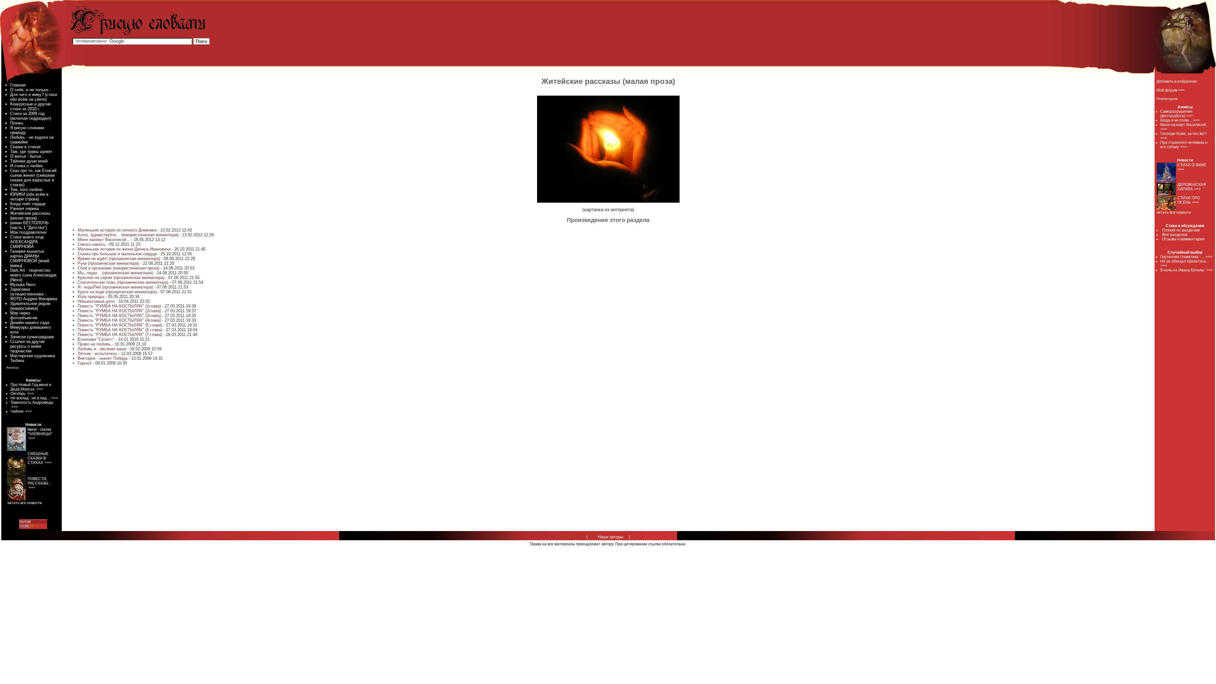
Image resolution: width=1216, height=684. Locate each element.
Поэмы (16, 123)
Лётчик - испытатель (97, 353)
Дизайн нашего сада (29, 322)
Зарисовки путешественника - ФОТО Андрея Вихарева (33, 294)
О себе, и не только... (31, 89)
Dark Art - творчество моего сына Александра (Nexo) (33, 275)
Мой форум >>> (1170, 90)
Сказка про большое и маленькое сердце (117, 253)
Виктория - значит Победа (103, 358)
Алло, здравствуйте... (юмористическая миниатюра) (128, 234)
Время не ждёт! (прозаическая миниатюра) (119, 258)
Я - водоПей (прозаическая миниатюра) (115, 287)
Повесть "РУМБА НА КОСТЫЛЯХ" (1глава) (119, 306)
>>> (1190, 116)
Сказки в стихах (25, 146)
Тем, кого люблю (26, 189)
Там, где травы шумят (31, 151)
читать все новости (1173, 212)
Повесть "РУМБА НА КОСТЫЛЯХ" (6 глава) (120, 329)
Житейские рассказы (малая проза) (30, 215)
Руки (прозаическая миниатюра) (109, 263)
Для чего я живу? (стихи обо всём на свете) (33, 97)
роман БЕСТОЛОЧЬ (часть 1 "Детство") (29, 225)
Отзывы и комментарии (1183, 239)
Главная (18, 85)
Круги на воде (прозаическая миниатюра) (117, 291)
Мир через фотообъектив (23, 315)
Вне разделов (1174, 234)
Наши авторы (610, 537)
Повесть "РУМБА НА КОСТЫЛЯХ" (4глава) (119, 320)
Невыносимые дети (96, 301)
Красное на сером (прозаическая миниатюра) (121, 277)
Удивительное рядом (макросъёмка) (30, 306)
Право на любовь (94, 344)
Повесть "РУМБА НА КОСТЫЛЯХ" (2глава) (119, 310)
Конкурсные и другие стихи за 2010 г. (30, 106)
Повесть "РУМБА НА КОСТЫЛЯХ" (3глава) (119, 315)
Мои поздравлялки (28, 232)
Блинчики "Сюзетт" (96, 339)
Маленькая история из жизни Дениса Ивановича (124, 249)
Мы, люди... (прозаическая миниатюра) (115, 272)
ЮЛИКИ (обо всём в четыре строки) (29, 196)
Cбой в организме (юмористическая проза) (118, 268)
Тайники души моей (29, 161)
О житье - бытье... (27, 156)
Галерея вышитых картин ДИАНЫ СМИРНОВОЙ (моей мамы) (29, 258)
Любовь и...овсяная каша (102, 348)
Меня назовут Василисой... (104, 239)
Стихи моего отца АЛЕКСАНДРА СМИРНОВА (27, 242)
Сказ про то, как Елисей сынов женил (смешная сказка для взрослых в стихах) (33, 177)
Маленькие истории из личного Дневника (117, 230)
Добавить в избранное (1176, 81)
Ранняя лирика (24, 208)
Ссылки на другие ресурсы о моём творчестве (27, 346)
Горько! (85, 363)
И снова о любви (26, 165)
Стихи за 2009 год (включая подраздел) (30, 116)
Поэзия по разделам (1181, 230)
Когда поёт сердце (28, 203)
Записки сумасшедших (32, 336)
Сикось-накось (91, 244)
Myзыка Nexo (22, 284)
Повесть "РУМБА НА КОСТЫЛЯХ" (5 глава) (120, 325)
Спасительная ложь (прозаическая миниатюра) (123, 282)
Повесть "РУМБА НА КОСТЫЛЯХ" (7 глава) (120, 334)
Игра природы (91, 296)
